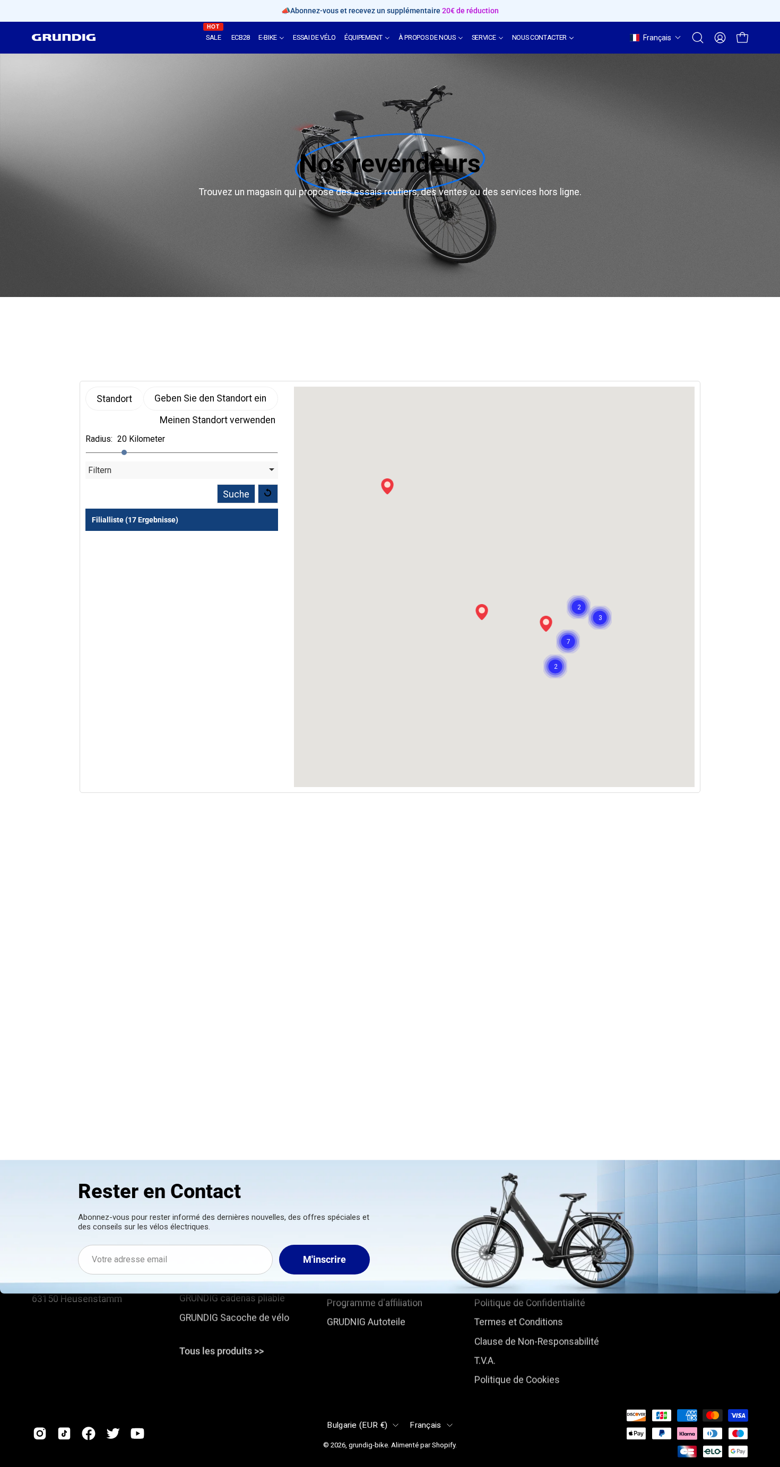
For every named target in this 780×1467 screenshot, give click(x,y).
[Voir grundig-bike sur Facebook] (89, 1433)
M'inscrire (324, 1259)
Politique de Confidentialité (529, 1303)
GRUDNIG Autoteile (366, 1322)
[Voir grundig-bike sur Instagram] (40, 1433)
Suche (236, 494)
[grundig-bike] (64, 37)
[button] (656, 38)
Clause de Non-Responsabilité (536, 1341)
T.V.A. (485, 1361)
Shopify (443, 1445)
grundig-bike (368, 1445)
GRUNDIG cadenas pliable (232, 1298)
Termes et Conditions (518, 1322)
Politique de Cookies (517, 1380)
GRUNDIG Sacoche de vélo (234, 1317)
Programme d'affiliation (374, 1303)
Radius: (98, 439)
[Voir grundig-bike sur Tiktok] (64, 1433)
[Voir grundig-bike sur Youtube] (137, 1433)
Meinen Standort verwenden (217, 420)
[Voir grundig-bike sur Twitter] (113, 1433)
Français (425, 1425)
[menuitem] (214, 38)
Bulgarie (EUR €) (357, 1425)
